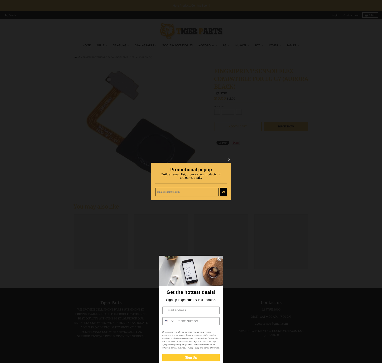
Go (223, 191)
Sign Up (191, 357)
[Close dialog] (219, 259)
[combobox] (168, 321)
